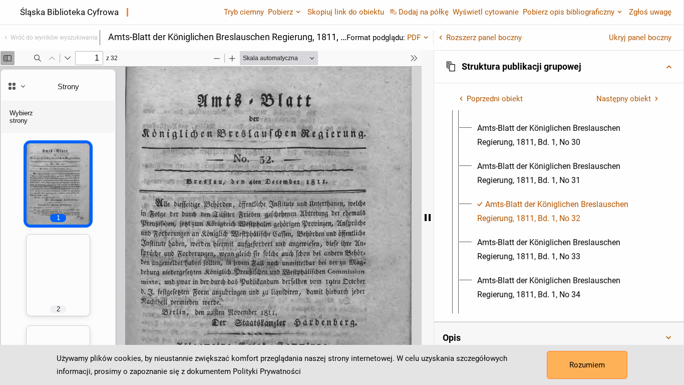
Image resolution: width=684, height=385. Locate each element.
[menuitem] (567, 135)
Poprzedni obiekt (495, 98)
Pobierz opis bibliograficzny (568, 12)
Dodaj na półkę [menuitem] (424, 12)
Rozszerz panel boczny (484, 37)
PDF (414, 37)
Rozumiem (587, 364)
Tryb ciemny (244, 12)
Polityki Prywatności (267, 371)
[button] (558, 67)
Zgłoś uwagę (650, 12)
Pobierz (280, 12)
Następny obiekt (623, 98)
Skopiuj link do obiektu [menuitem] (345, 12)
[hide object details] (428, 217)
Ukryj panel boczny (640, 37)
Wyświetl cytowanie (486, 12)
